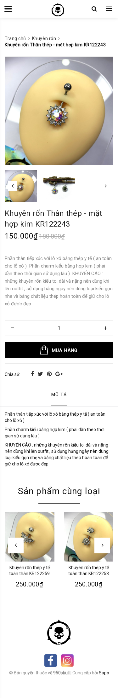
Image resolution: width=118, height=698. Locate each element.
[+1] (59, 374)
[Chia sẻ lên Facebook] (33, 374)
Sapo (104, 672)
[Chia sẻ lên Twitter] (41, 374)
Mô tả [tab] (59, 394)
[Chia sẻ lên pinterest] (50, 374)
